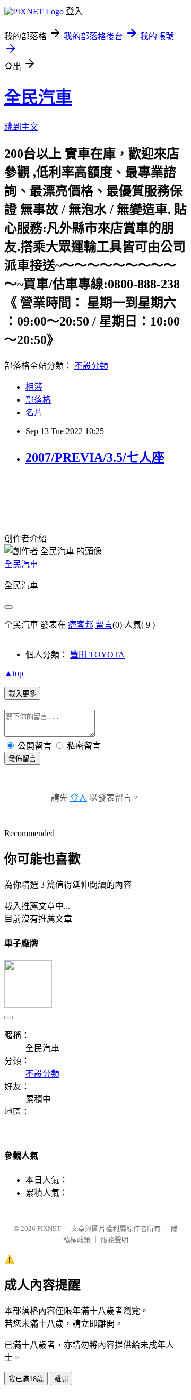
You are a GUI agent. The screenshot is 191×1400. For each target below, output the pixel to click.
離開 (61, 1379)
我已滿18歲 (26, 1379)
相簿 (33, 386)
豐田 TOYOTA (97, 654)
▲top (13, 673)
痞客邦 (80, 624)
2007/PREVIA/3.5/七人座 (94, 457)
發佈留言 (22, 759)
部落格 (38, 399)
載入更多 (22, 694)
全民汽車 (38, 97)
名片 (33, 412)
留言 (104, 624)
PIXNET (49, 1228)
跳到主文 (21, 126)
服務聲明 (114, 1240)
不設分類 (91, 365)
